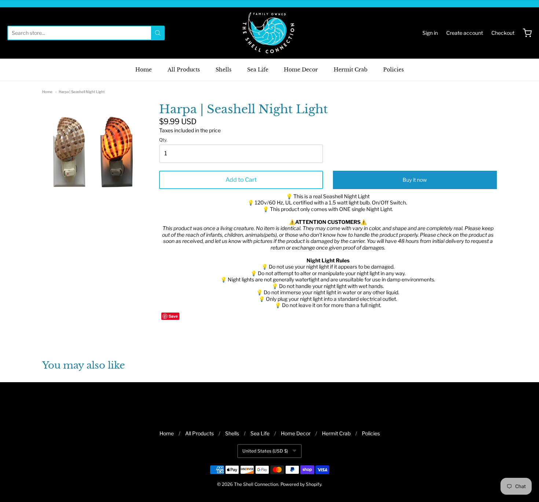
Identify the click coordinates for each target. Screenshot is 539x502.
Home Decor (301, 69)
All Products (184, 69)
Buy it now (415, 180)
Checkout (502, 33)
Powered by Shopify (300, 484)
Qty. (163, 140)
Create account (464, 33)
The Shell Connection (256, 484)
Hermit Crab (350, 69)
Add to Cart (241, 179)
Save (173, 316)
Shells (223, 69)
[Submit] (158, 33)
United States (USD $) (265, 451)
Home (143, 69)
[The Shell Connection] (269, 33)
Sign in (430, 33)
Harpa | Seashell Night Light (82, 91)
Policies (393, 69)
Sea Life (257, 69)
